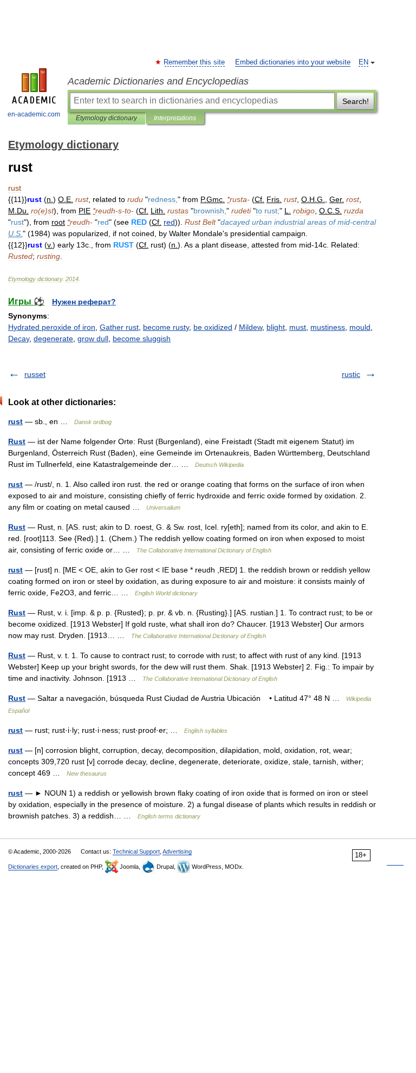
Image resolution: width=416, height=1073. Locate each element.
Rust (16, 441)
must (297, 327)
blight (275, 327)
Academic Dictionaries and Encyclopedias (158, 81)
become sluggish (142, 338)
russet (35, 374)
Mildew (250, 327)
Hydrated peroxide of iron (51, 327)
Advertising (177, 851)
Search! (355, 101)
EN (363, 62)
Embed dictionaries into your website (292, 62)
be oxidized (212, 327)
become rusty (166, 327)
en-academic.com (34, 114)
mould (359, 327)
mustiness (327, 327)
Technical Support (136, 851)
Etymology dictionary (106, 118)
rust (15, 421)
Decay (18, 338)
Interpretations (175, 118)
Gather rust (119, 327)
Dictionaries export (32, 866)
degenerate (53, 338)
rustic (351, 374)
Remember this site (195, 62)
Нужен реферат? (84, 301)
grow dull (92, 338)
